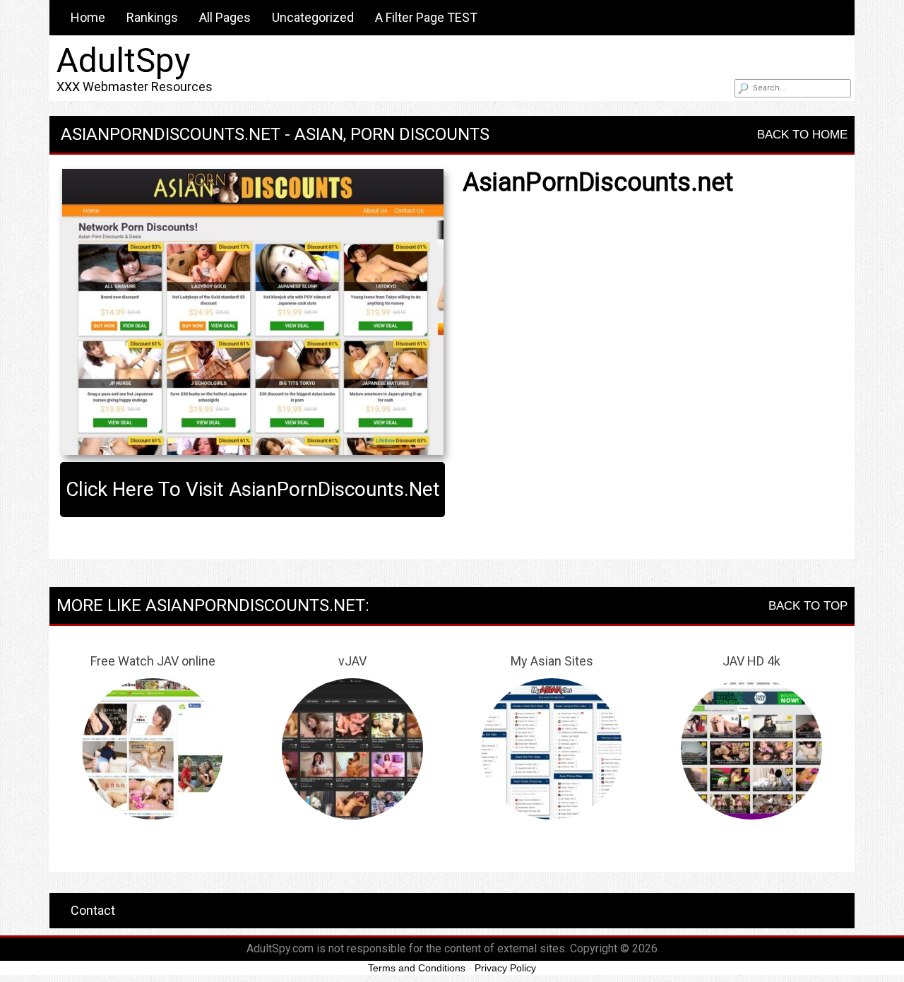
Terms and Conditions (416, 968)
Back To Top (808, 606)
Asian (319, 134)
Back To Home (802, 134)
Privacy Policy (505, 968)
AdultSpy (123, 60)
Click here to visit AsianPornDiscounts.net (253, 489)
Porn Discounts (419, 134)
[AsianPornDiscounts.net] (252, 312)
